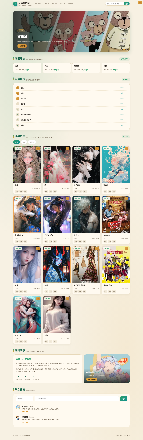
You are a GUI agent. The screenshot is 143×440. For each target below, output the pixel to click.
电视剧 (32, 142)
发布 (123, 399)
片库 (124, 436)
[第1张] (121, 49)
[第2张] (124, 49)
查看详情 (22, 46)
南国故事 (62, 3)
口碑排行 (46, 3)
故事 (128, 436)
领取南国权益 (92, 379)
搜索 (126, 4)
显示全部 (125, 137)
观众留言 (70, 3)
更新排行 (125, 79)
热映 (117, 436)
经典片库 (54, 3)
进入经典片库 (124, 59)
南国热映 (38, 3)
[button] (71, 31)
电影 (24, 142)
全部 (16, 142)
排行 (121, 436)
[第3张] (126, 49)
